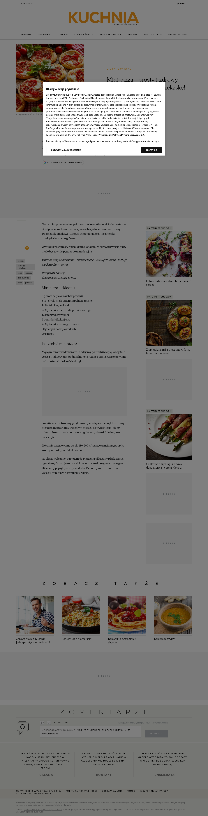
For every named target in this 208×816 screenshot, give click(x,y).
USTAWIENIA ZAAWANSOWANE (66, 150)
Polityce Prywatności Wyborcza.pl (94, 135)
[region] (104, 119)
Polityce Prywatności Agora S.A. (128, 135)
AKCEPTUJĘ (151, 150)
